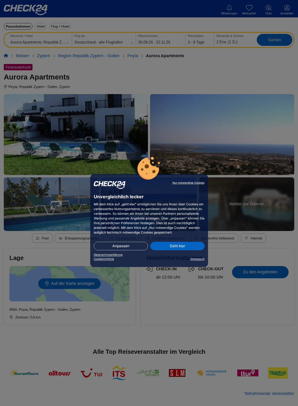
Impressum (197, 259)
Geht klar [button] (177, 246)
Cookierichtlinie (104, 259)
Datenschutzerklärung (108, 254)
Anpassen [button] (120, 246)
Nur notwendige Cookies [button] (188, 182)
